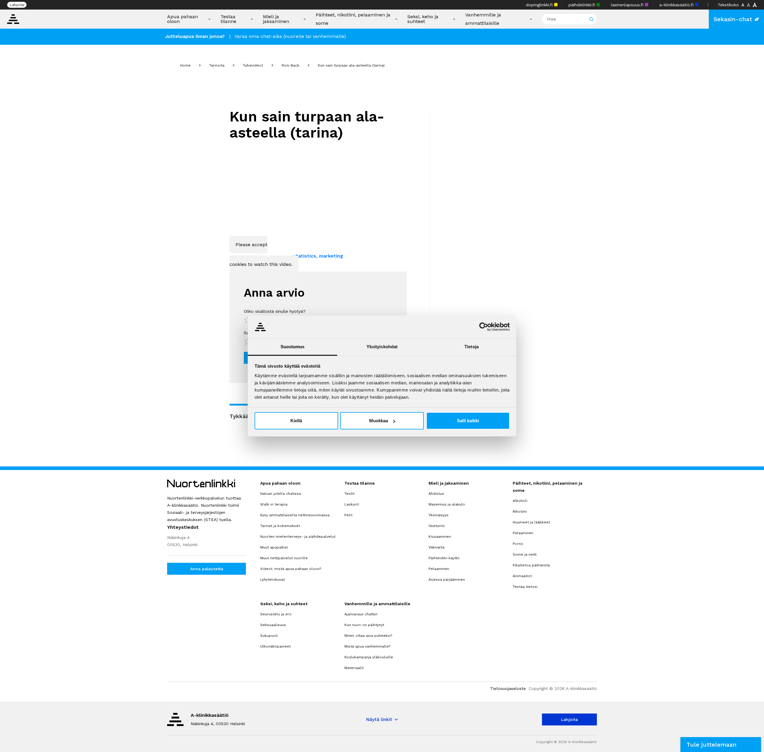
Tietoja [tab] (471, 346)
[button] (720, 744)
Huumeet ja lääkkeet (531, 522)
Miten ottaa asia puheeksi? (368, 636)
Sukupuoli (269, 636)
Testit (349, 493)
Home (185, 65)
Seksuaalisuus (273, 625)
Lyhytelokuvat (272, 579)
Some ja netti (525, 554)
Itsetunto (437, 526)
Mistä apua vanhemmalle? (367, 646)
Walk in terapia (273, 504)
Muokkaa (378, 420)
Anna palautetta (206, 568)
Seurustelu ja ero (276, 614)
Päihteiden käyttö (444, 558)
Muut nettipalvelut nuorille (284, 558)
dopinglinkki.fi (540, 4)
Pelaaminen (439, 569)
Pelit (348, 515)
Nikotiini (520, 511)
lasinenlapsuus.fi (628, 4)
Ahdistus (436, 493)
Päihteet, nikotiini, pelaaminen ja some (353, 19)
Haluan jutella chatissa (280, 493)
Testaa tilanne (228, 19)
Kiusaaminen (440, 536)
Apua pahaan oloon (182, 19)
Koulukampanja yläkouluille (368, 657)
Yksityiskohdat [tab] (382, 346)
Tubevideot (253, 65)
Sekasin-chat (733, 19)
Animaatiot (522, 576)
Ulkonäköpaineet (275, 646)
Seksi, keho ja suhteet (422, 19)
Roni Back (290, 65)
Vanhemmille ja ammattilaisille (483, 19)
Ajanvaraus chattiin (361, 614)
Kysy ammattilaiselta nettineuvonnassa (294, 515)
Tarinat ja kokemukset (280, 526)
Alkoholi (520, 501)
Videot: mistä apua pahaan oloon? (290, 569)
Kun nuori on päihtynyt (364, 625)
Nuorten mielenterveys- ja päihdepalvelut (297, 536)
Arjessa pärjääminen (447, 579)
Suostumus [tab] (293, 346)
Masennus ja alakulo (447, 504)
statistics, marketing (318, 256)
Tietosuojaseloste (508, 688)
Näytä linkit (379, 719)
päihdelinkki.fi (583, 4)
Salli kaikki (468, 420)
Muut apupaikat (274, 547)
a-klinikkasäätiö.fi (677, 4)
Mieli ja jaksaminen (276, 19)
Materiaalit (353, 668)
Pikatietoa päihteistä (531, 565)
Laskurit (351, 504)
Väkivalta (436, 547)
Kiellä (296, 420)
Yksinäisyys (439, 515)
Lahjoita (17, 5)
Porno (518, 544)
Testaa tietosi (525, 587)
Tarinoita (216, 65)
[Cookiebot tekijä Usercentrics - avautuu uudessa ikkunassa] (484, 326)
